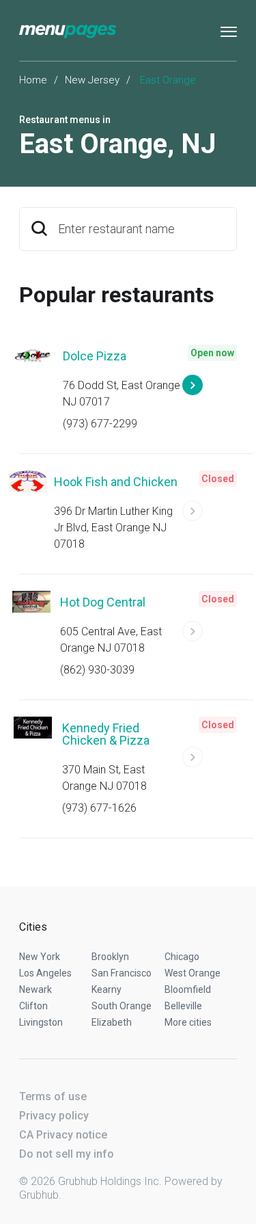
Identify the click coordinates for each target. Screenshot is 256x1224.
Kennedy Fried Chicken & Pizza (106, 734)
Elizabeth (111, 1022)
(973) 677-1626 (99, 807)
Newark (35, 989)
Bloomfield (188, 989)
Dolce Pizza (94, 356)
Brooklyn (110, 956)
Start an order (209, 391)
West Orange (193, 973)
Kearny (106, 989)
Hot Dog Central (102, 602)
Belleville (183, 1005)
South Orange (121, 1005)
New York (39, 956)
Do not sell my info (66, 1153)
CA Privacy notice (63, 1134)
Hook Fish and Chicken (115, 482)
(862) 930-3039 (97, 669)
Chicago (182, 956)
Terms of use (53, 1096)
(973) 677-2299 (100, 423)
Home (33, 80)
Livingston (41, 1022)
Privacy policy (54, 1115)
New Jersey (92, 80)
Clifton (33, 1005)
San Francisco (121, 973)
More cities (188, 1022)
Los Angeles (45, 973)
